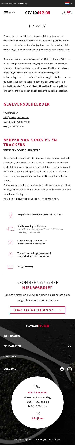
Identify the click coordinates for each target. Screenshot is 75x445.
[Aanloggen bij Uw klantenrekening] (64, 12)
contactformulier (12, 86)
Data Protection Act (54, 59)
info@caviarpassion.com (16, 117)
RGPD (6, 64)
